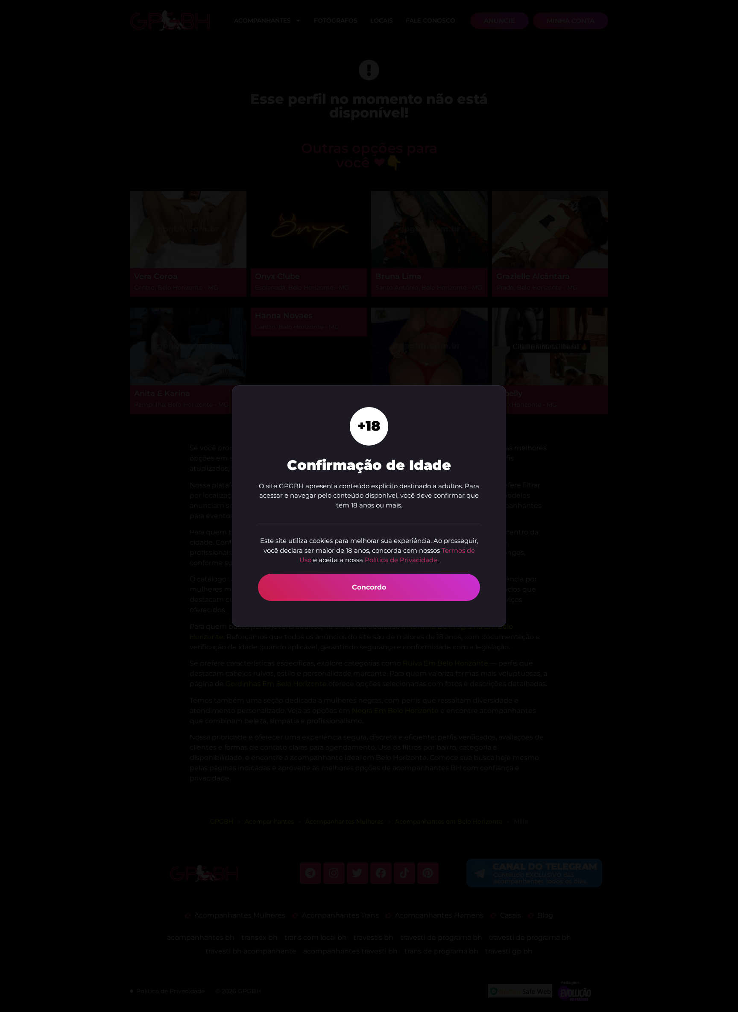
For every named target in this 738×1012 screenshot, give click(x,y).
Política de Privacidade (401, 560)
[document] (369, 506)
